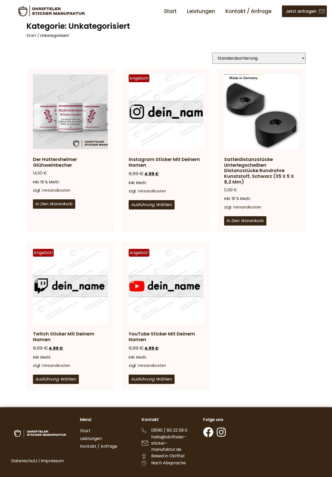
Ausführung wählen (151, 205)
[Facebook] (208, 432)
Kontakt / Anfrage (248, 11)
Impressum (52, 461)
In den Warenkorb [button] (54, 204)
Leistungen (201, 11)
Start (170, 11)
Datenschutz (24, 461)
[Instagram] (221, 432)
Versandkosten (56, 190)
